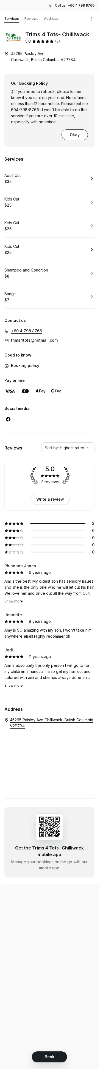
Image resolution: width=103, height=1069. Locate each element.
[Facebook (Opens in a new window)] (8, 419)
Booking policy (25, 365)
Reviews (31, 19)
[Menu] (91, 18)
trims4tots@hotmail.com (34, 340)
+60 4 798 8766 (81, 5)
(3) (57, 41)
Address (51, 19)
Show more (13, 601)
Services (11, 19)
